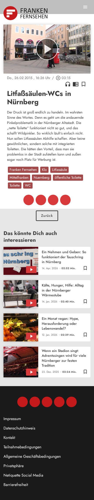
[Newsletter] (71, 402)
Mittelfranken (19, 177)
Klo (44, 169)
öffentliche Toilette (68, 177)
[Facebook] (22, 402)
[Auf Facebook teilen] (28, 200)
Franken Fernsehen (23, 169)
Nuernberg (41, 177)
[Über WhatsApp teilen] (53, 200)
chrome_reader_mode (76, 84)
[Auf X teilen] (41, 200)
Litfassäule (59, 169)
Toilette (15, 185)
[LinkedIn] (59, 402)
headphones (68, 84)
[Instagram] (35, 402)
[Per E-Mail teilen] (65, 200)
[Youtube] (47, 402)
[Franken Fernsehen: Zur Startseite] (25, 13)
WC (28, 185)
